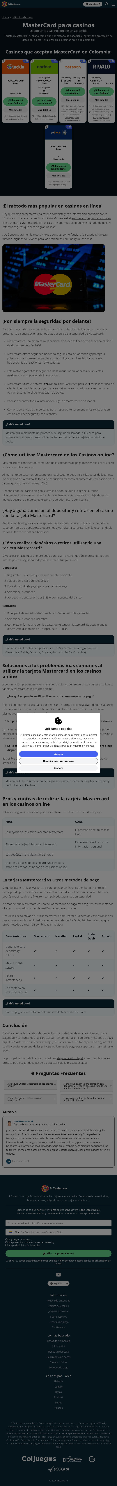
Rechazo (58, 768)
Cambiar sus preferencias (58, 761)
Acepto (58, 754)
